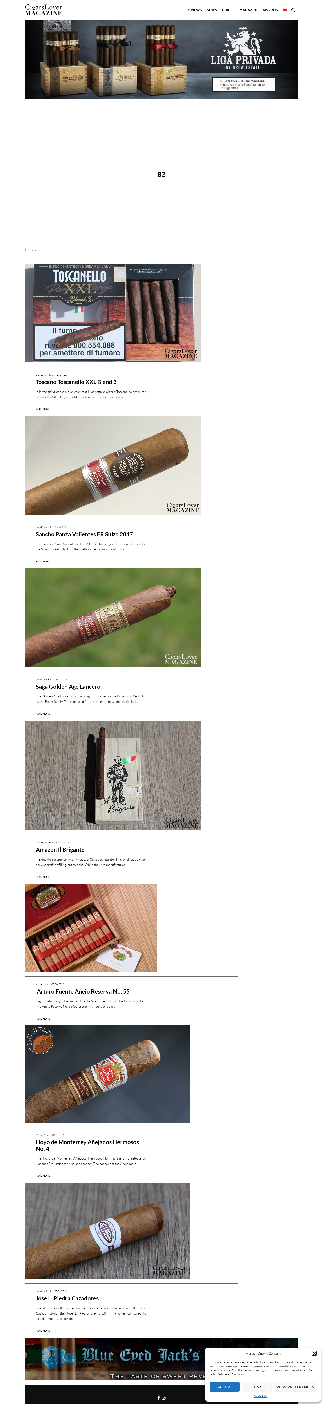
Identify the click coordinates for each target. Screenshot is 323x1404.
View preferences (295, 1386)
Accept (224, 1386)
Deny (256, 1386)
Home (29, 250)
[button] (314, 1353)
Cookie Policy (261, 1396)
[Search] (293, 10)
